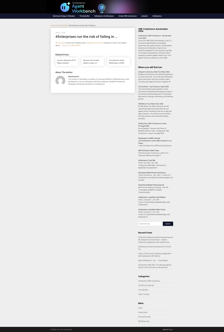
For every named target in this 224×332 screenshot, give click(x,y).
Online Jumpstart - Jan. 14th (148, 212)
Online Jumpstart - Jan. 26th (148, 200)
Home (53, 25)
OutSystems (157, 16)
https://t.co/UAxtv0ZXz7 (71, 45)
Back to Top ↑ (168, 329)
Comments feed (144, 317)
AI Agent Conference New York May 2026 (153, 72)
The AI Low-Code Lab (146, 285)
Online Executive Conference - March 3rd (153, 153)
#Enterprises (60, 43)
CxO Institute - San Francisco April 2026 (153, 87)
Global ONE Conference (128, 16)
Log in (140, 308)
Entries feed (142, 312)
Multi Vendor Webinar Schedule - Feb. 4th (153, 187)
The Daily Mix (84, 16)
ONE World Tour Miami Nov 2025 (150, 104)
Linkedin (144, 16)
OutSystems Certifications (104, 16)
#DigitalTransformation (94, 43)
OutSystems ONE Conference (149, 281)
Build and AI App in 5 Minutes (64, 16)
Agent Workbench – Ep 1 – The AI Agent (153, 260)
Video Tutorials (143, 294)
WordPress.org (143, 321)
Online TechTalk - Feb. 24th (148, 163)
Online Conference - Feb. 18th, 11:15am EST (154, 175)
